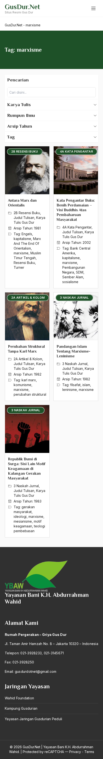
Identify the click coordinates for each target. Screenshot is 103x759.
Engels (27, 234)
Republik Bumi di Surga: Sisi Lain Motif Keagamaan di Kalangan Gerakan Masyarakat (26, 468)
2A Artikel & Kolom (28, 359)
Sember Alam (72, 277)
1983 (37, 501)
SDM (79, 272)
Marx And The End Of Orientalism (27, 243)
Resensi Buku (24, 263)
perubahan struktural (30, 394)
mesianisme (23, 521)
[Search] (91, 92)
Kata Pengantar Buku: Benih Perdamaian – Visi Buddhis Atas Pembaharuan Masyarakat (76, 210)
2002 (87, 242)
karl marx (29, 380)
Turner (19, 267)
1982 (37, 374)
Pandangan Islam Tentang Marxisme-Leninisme (73, 351)
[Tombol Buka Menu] (93, 8)
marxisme (21, 253)
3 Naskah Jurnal (74, 364)
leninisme (69, 390)
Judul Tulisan (24, 218)
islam (86, 385)
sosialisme (70, 282)
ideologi (20, 516)
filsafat (75, 385)
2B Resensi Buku (27, 213)
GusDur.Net (22, 7)
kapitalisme (22, 239)
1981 (37, 228)
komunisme (22, 385)
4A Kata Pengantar (77, 227)
